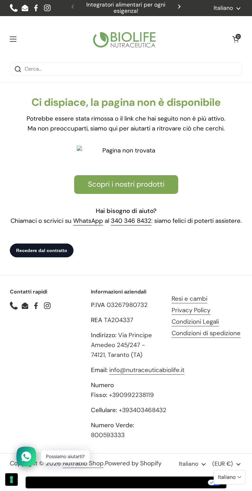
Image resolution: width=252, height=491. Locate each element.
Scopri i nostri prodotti (126, 184)
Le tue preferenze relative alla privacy (154, 482)
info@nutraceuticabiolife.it (146, 370)
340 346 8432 (131, 221)
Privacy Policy (191, 310)
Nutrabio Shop (83, 463)
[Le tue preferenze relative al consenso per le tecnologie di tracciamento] (11, 479)
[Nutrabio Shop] (124, 39)
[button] (235, 39)
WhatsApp (88, 221)
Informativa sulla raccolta (63, 482)
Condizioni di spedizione (206, 333)
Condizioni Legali (195, 321)
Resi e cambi (189, 298)
